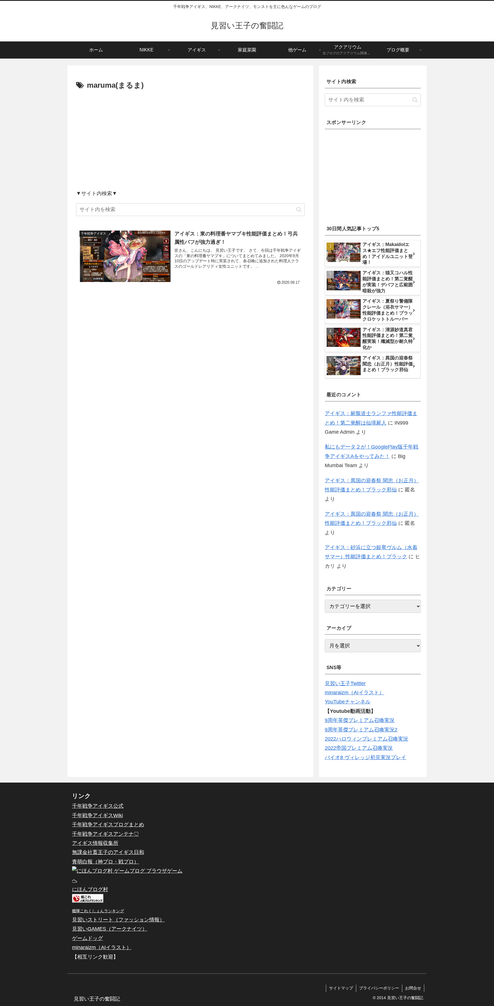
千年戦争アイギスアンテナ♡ (105, 834)
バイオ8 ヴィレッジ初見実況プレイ (365, 757)
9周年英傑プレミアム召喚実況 (360, 720)
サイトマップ (341, 988)
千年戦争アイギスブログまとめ (108, 824)
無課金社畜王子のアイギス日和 (108, 852)
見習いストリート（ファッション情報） (118, 920)
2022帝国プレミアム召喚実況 (359, 748)
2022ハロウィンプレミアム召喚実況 (366, 739)
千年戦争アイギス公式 (98, 806)
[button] (299, 209)
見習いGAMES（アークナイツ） (109, 929)
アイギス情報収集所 (95, 843)
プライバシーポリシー (379, 988)
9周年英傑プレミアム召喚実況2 (361, 730)
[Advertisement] (190, 140)
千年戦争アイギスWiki (97, 815)
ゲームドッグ (87, 938)
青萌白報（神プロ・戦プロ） (105, 862)
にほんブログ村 (90, 889)
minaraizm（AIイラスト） (354, 692)
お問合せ (413, 988)
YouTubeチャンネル (347, 702)
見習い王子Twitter (345, 683)
